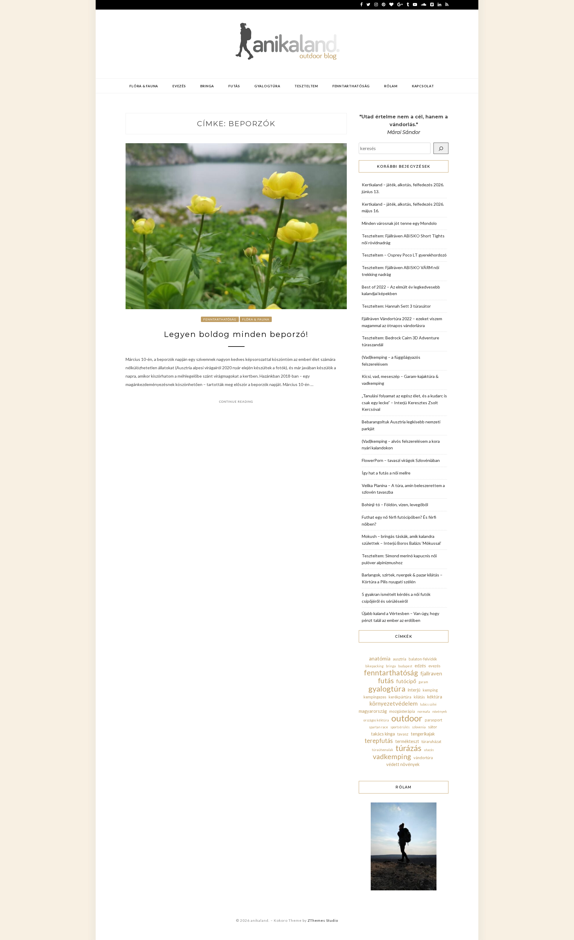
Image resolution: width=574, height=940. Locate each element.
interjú (414, 689)
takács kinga (383, 733)
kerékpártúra (400, 697)
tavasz (402, 734)
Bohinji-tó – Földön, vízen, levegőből (395, 504)
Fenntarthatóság (351, 86)
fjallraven (431, 673)
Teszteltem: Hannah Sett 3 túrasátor (396, 306)
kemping (430, 690)
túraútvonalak (382, 750)
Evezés (179, 86)
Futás (234, 86)
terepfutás (378, 740)
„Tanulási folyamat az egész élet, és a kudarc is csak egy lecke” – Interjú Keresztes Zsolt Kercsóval (404, 402)
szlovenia (419, 727)
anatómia (379, 658)
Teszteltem (306, 86)
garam (423, 682)
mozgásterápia (402, 711)
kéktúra (434, 696)
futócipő (406, 681)
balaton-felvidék (423, 659)
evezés (434, 665)
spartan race (378, 727)
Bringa (207, 86)
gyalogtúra (386, 688)
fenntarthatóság (391, 672)
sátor (432, 726)
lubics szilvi (428, 704)
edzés (420, 665)
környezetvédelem (394, 703)
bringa (391, 666)
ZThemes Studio (323, 920)
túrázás (409, 748)
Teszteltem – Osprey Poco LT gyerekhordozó (404, 254)
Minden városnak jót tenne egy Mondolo (399, 223)
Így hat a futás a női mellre (386, 472)
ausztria (399, 659)
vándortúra (423, 757)
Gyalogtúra (267, 86)
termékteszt (407, 741)
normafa (423, 711)
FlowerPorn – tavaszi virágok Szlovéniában (401, 460)
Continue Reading (236, 401)
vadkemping (392, 756)
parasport (433, 720)
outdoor (406, 718)
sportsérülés (400, 727)
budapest (405, 666)
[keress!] (440, 148)
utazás (429, 750)
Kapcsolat (423, 86)
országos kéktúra (376, 720)
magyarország (373, 711)
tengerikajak (423, 733)
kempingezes (375, 697)
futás (386, 680)
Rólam (391, 86)
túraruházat (431, 741)
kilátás (419, 697)
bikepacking (374, 666)
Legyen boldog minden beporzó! (236, 334)
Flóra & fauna (143, 86)
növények (439, 711)
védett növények (402, 764)
